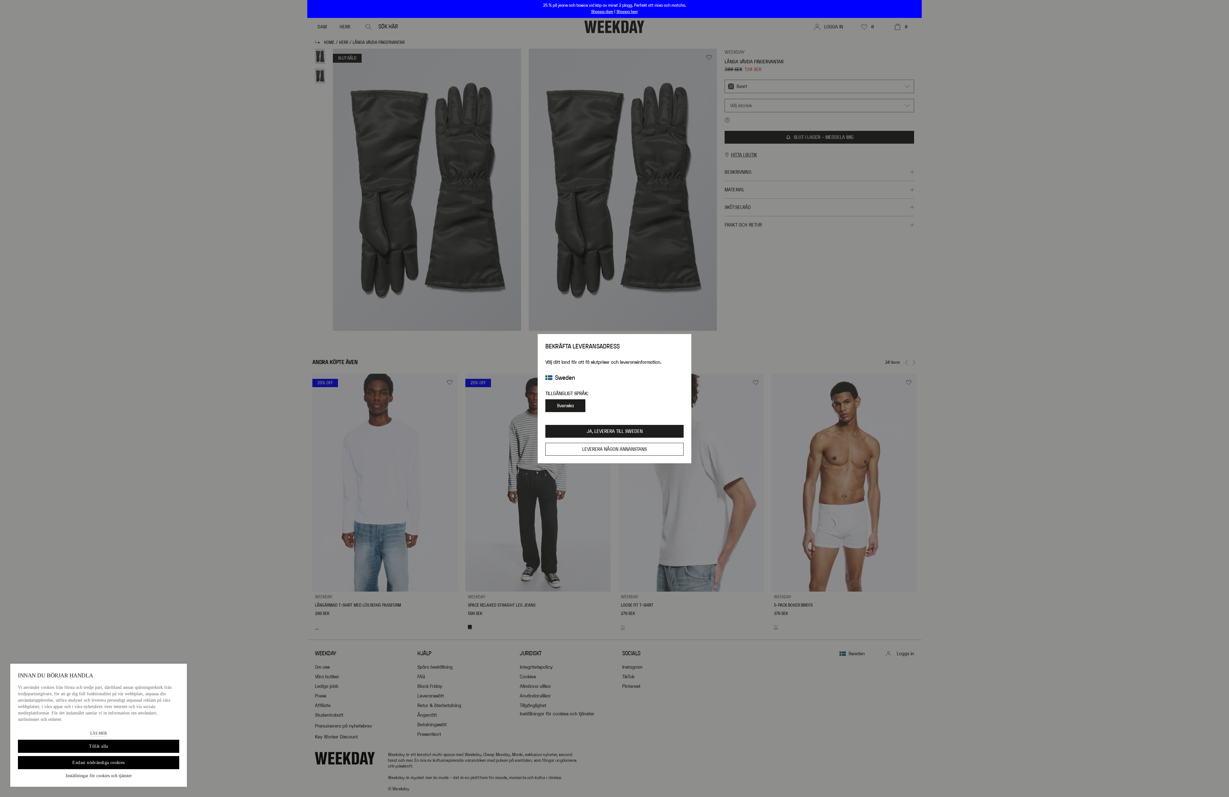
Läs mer (98, 733)
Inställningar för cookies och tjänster (99, 775)
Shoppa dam (602, 12)
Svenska (565, 405)
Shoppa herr (627, 12)
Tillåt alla (98, 746)
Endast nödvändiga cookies (98, 762)
